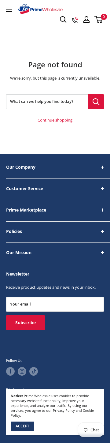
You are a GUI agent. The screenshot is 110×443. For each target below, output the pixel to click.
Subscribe (25, 322)
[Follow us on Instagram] (22, 371)
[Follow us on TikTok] (33, 371)
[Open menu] (9, 9)
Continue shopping (55, 120)
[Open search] (63, 19)
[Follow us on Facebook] (10, 371)
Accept (22, 426)
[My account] (86, 19)
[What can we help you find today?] (96, 101)
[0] (99, 19)
